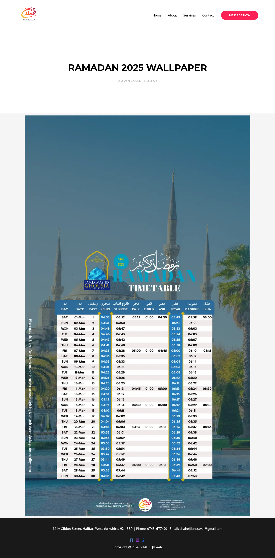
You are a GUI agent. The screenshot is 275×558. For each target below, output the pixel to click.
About (172, 15)
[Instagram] (137, 540)
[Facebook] (131, 540)
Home (157, 15)
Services (189, 15)
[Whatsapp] (143, 540)
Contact (208, 15)
